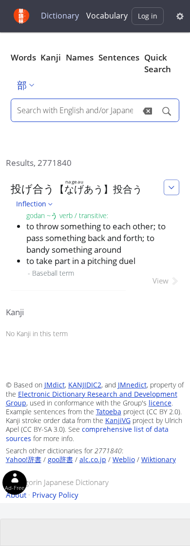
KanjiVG (118, 420)
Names (80, 57)
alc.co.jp (92, 459)
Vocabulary (107, 15)
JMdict (54, 384)
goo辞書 (60, 459)
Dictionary (60, 15)
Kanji (50, 57)
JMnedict (132, 384)
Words (23, 57)
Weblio (124, 459)
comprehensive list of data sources (87, 434)
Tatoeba (108, 411)
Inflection (31, 203)
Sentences (118, 57)
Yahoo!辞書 (23, 459)
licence (160, 402)
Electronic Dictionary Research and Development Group (91, 398)
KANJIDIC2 (84, 384)
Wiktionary (158, 459)
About (16, 495)
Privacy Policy (55, 495)
